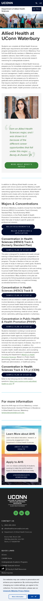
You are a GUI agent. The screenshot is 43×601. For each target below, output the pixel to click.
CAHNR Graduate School (11, 566)
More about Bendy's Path (21, 165)
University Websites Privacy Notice (16, 591)
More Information (17, 597)
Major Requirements (17, 227)
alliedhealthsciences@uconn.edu (16, 529)
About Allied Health (21, 448)
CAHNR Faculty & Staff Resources (14, 569)
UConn (4, 555)
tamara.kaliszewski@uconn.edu (13, 413)
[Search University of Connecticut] (36, 3)
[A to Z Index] (40, 3)
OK (32, 596)
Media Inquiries (7, 573)
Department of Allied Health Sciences (13, 10)
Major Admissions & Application (21, 232)
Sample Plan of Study (18, 250)
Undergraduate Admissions (21, 476)
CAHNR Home (7, 558)
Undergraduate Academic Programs (14, 562)
